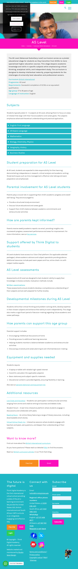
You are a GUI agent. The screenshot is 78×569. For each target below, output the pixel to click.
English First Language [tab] (20, 125)
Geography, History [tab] (18, 147)
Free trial (53, 2)
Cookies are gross (16, 24)
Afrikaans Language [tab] (18, 131)
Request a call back (37, 529)
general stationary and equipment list (30, 385)
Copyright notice (35, 557)
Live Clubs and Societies (16, 401)
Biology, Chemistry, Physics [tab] (21, 142)
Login (69, 2)
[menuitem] (53, 2)
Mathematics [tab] (15, 136)
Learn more (16, 29)
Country (55, 512)
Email (54, 486)
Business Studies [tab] (17, 153)
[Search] (64, 8)
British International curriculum (38, 443)
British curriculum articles (24, 452)
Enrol (61, 2)
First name (56, 495)
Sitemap (33, 560)
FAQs (45, 448)
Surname (56, 503)
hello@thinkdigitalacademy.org (41, 493)
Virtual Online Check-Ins (16, 422)
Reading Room (12, 415)
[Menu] (68, 8)
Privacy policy (34, 555)
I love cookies (16, 18)
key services (31, 234)
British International (27, 79)
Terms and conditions (37, 552)
